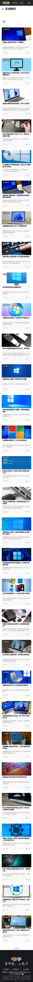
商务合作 (16, 969)
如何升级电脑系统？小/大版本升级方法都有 (16, 593)
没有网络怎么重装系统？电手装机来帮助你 (16, 654)
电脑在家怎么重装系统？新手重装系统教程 (16, 256)
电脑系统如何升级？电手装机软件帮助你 (15, 685)
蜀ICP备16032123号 (19, 976)
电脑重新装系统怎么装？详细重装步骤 (15, 226)
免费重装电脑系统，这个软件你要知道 (15, 440)
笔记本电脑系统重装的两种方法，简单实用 (16, 348)
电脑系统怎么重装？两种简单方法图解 (15, 379)
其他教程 (6, 29)
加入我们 (26, 969)
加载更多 (16, 948)
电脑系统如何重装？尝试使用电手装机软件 (16, 318)
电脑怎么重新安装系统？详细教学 (13, 42)
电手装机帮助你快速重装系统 (12, 287)
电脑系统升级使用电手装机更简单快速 (15, 777)
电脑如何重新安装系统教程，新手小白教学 (16, 103)
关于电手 (6, 969)
